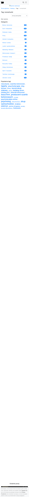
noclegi (16, 97)
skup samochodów (13, 102)
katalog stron (18, 90)
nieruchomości (16, 101)
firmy (9, 88)
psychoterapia (14, 86)
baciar (10, 90)
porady (23, 106)
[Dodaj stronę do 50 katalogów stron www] (14, 5)
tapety (4, 86)
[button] (23, 2)
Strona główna (5, 8)
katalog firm (5, 92)
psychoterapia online (9, 99)
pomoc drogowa (14, 106)
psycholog (6, 101)
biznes (4, 88)
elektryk (4, 106)
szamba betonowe (17, 84)
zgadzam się (24, 490)
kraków (18, 104)
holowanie (17, 108)
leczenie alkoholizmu (7, 108)
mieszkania (5, 84)
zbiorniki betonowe (18, 92)
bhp (23, 86)
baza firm (5, 94)
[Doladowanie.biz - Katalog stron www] (2, 2)
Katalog (12, 8)
